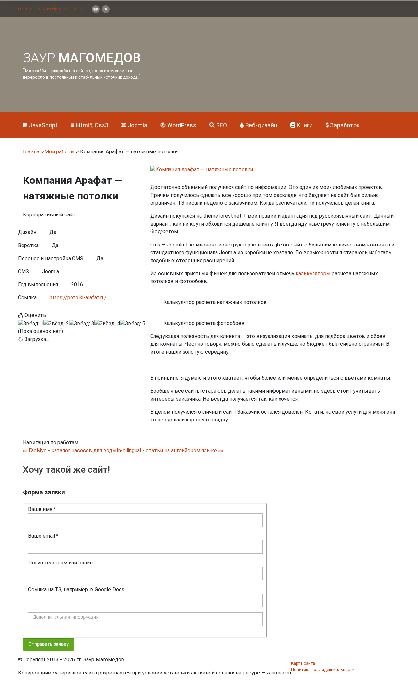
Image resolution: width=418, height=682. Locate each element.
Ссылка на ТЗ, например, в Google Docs (76, 589)
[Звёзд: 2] (56, 323)
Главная (26, 9)
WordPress (181, 125)
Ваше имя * (42, 509)
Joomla (137, 125)
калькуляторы (313, 273)
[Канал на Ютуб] (96, 9)
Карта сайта (303, 663)
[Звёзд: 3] (81, 323)
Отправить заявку (48, 644)
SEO (221, 125)
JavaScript (43, 125)
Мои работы (59, 152)
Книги (305, 125)
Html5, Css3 (92, 125)
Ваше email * (43, 536)
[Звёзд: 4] (107, 323)
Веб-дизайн (261, 125)
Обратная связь (66, 9)
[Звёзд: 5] (132, 323)
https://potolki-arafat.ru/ (78, 297)
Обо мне (42, 9)
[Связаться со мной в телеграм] (106, 9)
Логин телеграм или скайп (60, 563)
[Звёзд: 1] (30, 323)
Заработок (345, 125)
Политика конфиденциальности (323, 669)
